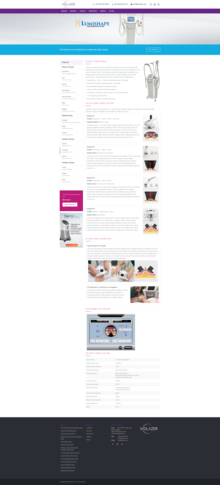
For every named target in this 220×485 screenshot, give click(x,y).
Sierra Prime (68, 72)
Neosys (67, 127)
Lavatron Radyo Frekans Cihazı (69, 456)
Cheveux (66, 85)
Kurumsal (73, 11)
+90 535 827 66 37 (70, 204)
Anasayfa (64, 11)
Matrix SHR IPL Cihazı (66, 442)
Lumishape (67, 151)
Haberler (103, 11)
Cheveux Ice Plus (69, 97)
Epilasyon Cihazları (68, 67)
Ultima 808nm (68, 91)
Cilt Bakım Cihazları (68, 162)
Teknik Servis (92, 11)
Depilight (68, 110)
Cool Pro (66, 157)
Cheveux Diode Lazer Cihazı (68, 434)
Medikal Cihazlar (67, 115)
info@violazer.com (140, 4)
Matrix (65, 104)
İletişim (111, 11)
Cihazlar (83, 11)
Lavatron (67, 145)
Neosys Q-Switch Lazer (67, 445)
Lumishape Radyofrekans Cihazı (69, 459)
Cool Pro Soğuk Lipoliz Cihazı (69, 462)
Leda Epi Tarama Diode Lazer (68, 431)
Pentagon (71, 121)
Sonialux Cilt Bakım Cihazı (68, 465)
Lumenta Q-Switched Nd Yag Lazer (70, 453)
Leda (67, 79)
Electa (66, 181)
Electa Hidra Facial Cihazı (67, 470)
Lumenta (67, 134)
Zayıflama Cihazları (68, 139)
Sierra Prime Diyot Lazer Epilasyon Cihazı (72, 428)
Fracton (67, 168)
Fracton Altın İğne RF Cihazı (68, 467)
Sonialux (66, 174)
